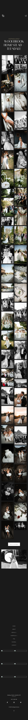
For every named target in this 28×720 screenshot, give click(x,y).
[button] (26, 15)
